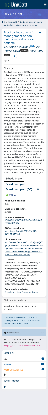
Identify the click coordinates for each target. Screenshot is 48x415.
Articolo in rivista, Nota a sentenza (20, 25)
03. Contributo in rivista (31, 22)
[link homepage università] (15, 5)
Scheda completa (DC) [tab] (19, 189)
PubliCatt (12, 22)
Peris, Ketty (36, 50)
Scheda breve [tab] (14, 178)
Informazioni (12, 332)
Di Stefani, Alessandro (17, 46)
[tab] (37, 189)
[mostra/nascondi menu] (45, 4)
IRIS (3, 22)
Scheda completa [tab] (16, 184)
